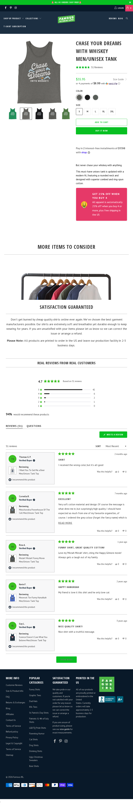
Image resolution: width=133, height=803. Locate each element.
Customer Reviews (14, 685)
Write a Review (116, 435)
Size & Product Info (14, 691)
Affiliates (10, 714)
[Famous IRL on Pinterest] (10, 8)
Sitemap (9, 755)
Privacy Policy (12, 737)
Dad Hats (33, 701)
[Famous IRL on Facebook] (5, 8)
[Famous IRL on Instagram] (15, 8)
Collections (31, 18)
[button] (101, 67)
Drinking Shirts (35, 751)
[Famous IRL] (66, 19)
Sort (98, 446)
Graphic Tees (35, 695)
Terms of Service (13, 726)
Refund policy (12, 731)
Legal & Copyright (14, 743)
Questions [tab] (34, 427)
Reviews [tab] (14, 427)
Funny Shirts (34, 689)
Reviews (113, 18)
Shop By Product (13, 18)
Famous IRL (18, 777)
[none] (13, 114)
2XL (112, 111)
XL (103, 111)
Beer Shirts (34, 766)
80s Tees (33, 707)
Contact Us (11, 720)
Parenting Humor (36, 733)
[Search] (127, 19)
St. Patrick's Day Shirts (39, 712)
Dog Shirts (34, 745)
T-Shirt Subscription (15, 26)
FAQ (8, 696)
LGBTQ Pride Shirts (37, 728)
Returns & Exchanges (15, 702)
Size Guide (118, 79)
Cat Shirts (33, 739)
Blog (120, 18)
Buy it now (102, 130)
